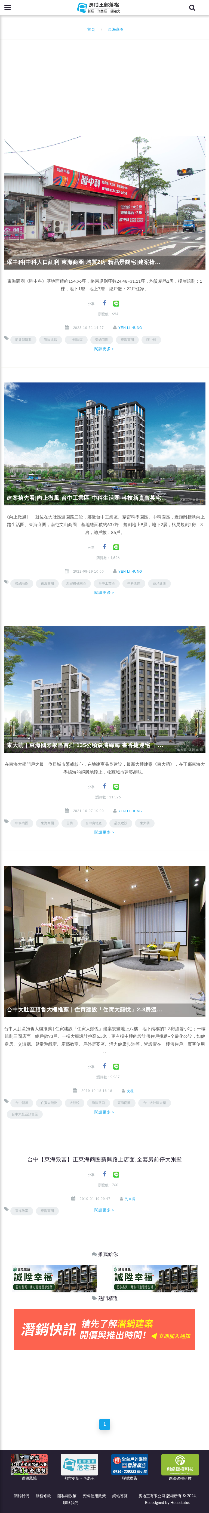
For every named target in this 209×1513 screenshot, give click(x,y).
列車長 (130, 1199)
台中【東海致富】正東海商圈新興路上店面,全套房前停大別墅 (104, 1159)
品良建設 (120, 823)
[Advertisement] (106, 80)
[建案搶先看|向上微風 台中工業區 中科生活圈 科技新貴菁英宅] (104, 444)
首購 (69, 823)
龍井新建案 (23, 340)
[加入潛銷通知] (104, 1329)
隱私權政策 (66, 1496)
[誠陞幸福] (54, 1278)
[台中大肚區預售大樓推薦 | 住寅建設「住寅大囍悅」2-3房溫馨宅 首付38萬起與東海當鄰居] (104, 941)
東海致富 (21, 1211)
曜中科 (151, 340)
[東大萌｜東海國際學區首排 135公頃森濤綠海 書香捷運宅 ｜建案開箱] (104, 689)
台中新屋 (21, 1103)
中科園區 (76, 340)
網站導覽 (120, 1496)
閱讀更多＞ (104, 349)
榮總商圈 (21, 583)
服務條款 (43, 1496)
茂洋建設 (159, 583)
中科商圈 (21, 823)
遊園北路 (50, 340)
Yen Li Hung (130, 328)
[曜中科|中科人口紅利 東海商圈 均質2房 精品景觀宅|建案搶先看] (104, 202)
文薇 (130, 1091)
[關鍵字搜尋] (192, 7)
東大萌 (145, 823)
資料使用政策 (94, 1496)
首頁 (90, 30)
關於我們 (21, 1496)
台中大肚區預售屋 (25, 1114)
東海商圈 (127, 340)
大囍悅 (74, 1103)
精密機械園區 (76, 583)
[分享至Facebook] (104, 303)
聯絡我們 (70, 1503)
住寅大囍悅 (49, 1103)
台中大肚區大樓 (154, 1103)
